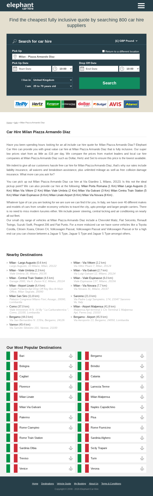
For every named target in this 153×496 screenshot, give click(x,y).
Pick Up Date (20, 62)
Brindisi (95, 366)
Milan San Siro (18, 296)
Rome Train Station (31, 437)
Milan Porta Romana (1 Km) (99, 186)
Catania (95, 376)
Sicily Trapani (99, 448)
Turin (94, 458)
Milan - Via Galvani (85, 270)
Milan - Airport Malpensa (88, 306)
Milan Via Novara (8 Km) (97, 195)
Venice (23, 468)
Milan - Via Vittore (84, 262)
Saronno (79, 296)
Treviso (23, 458)
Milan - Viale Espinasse (88, 277)
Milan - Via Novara (85, 285)
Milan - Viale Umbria (21, 270)
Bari (21, 355)
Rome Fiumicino (101, 427)
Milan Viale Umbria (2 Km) (60, 190)
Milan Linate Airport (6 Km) (65, 195)
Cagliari (24, 376)
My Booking (80, 483)
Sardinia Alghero (100, 437)
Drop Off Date (87, 62)
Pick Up (17, 50)
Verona (95, 468)
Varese (13, 324)
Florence (24, 386)
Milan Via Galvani (30, 407)
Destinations (47, 483)
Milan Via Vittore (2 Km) (28, 190)
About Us (93, 483)
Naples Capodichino (103, 407)
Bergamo (15, 316)
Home (35, 483)
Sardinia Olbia (27, 448)
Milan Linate (26, 396)
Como (13, 306)
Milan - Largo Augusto (22, 262)
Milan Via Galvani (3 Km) (94, 190)
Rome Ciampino (29, 427)
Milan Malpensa (100, 396)
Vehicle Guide (64, 483)
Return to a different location (122, 51)
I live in (26, 79)
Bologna (24, 366)
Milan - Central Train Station (26, 277)
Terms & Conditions (111, 483)
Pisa (93, 417)
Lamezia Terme (100, 386)
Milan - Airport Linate (21, 285)
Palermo (24, 417)
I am (28, 86)
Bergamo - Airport (84, 316)
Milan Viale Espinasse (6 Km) (31, 195)
